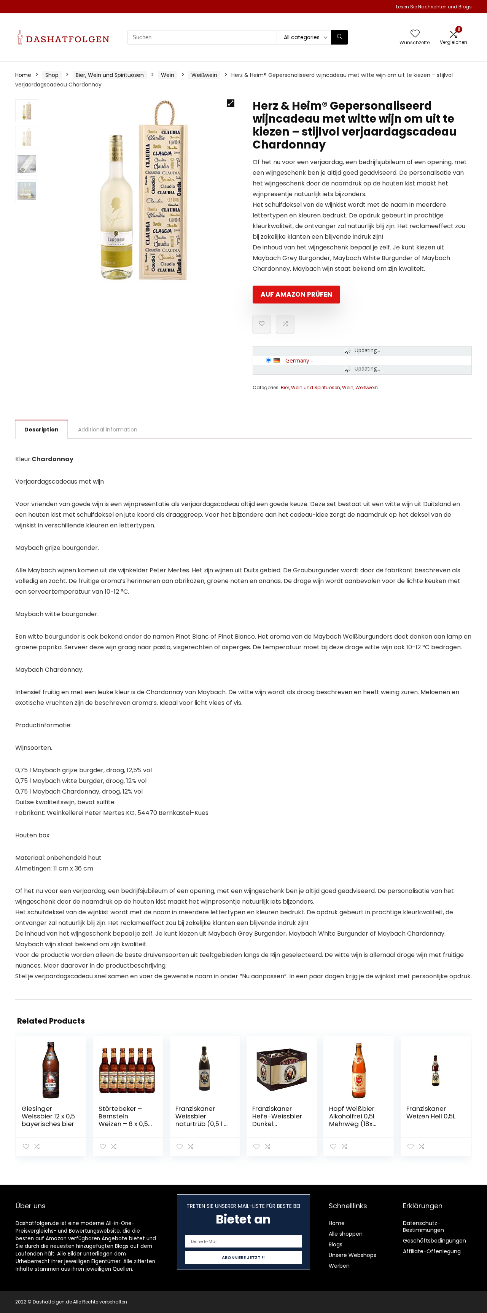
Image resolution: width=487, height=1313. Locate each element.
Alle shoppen (346, 1234)
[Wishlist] (415, 34)
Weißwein (204, 75)
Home (23, 75)
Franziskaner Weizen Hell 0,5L (430, 1112)
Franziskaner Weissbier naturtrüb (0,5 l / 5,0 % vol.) (201, 1120)
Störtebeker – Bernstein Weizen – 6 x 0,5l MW (124, 1120)
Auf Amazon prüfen (296, 294)
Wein (167, 75)
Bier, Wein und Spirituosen (110, 75)
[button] (230, 103)
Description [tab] (41, 429)
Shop (52, 75)
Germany (297, 360)
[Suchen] (339, 37)
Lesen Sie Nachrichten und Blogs (434, 6)
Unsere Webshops (352, 1255)
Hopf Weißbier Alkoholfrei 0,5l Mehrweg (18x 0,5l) (351, 1120)
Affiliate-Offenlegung (432, 1251)
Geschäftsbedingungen (434, 1240)
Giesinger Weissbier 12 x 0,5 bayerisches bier (48, 1116)
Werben (339, 1266)
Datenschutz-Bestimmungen (423, 1226)
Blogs (335, 1244)
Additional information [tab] (107, 429)
